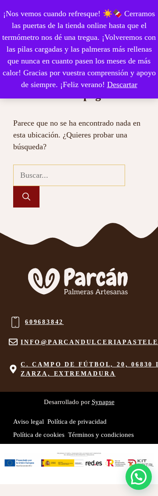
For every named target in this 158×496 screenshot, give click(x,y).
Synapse (103, 401)
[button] (139, 477)
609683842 (44, 322)
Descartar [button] (122, 84)
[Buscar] (26, 197)
